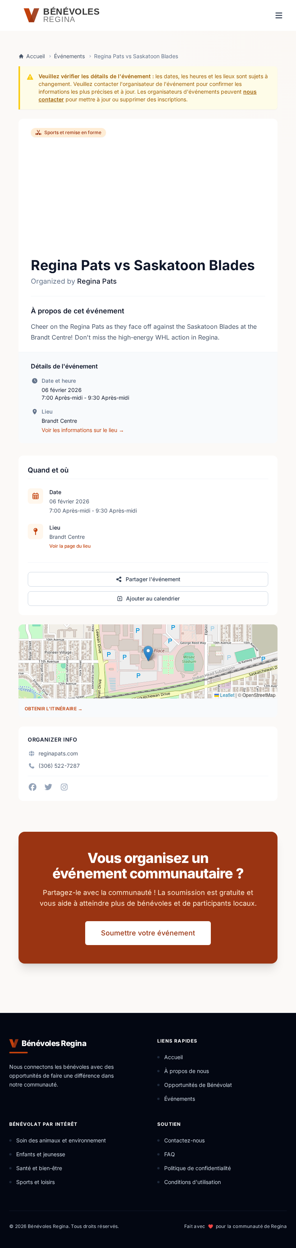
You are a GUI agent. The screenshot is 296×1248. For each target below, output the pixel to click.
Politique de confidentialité (197, 1168)
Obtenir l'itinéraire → (54, 708)
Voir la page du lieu (70, 546)
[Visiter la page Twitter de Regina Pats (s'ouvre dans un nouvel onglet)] (48, 787)
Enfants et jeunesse (40, 1154)
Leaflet (226, 694)
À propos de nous (186, 1071)
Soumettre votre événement (148, 933)
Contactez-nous (184, 1140)
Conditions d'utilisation (192, 1182)
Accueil (35, 56)
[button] (148, 653)
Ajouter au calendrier (153, 598)
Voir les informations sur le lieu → (83, 430)
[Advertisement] (148, 197)
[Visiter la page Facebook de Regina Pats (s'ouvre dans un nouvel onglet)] (32, 787)
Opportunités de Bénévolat (198, 1084)
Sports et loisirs (35, 1182)
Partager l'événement (153, 579)
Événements (69, 56)
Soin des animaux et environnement (61, 1140)
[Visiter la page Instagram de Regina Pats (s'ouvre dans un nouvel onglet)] (64, 787)
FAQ (169, 1154)
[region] (148, 661)
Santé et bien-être (39, 1168)
